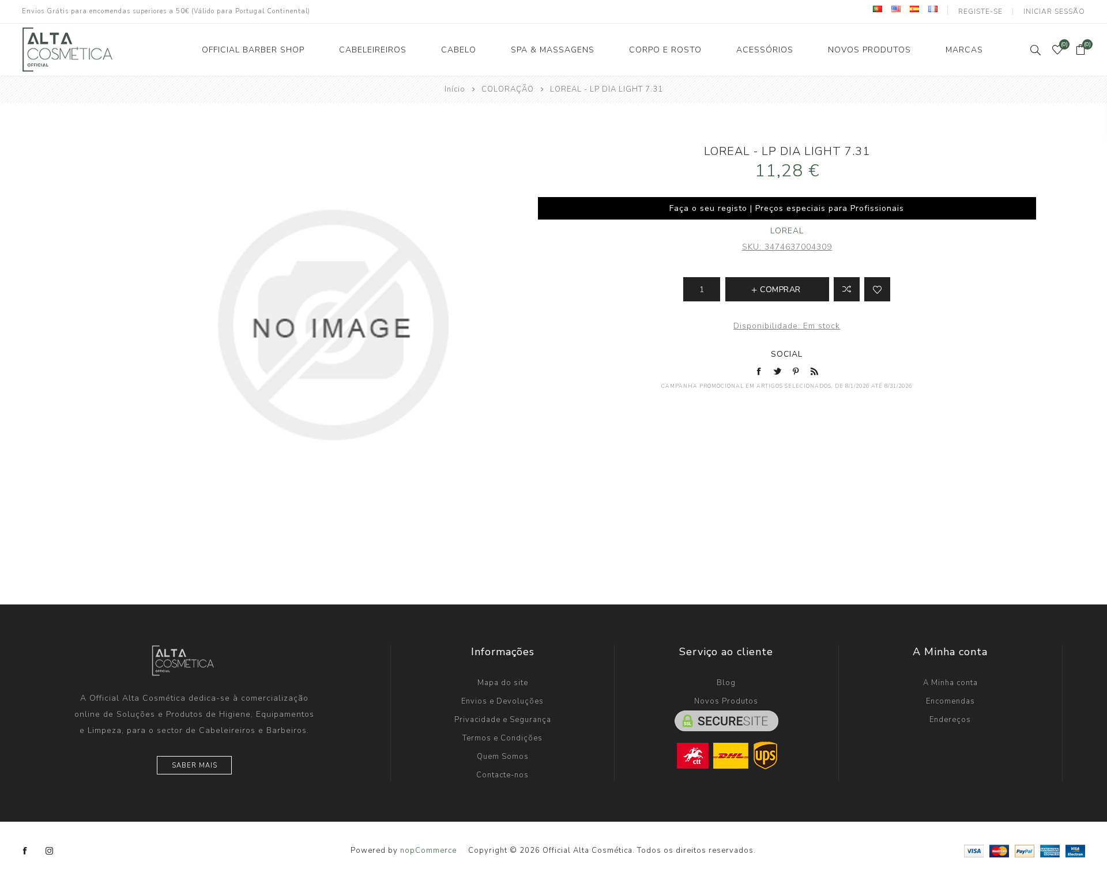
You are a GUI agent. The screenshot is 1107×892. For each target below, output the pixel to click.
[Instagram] (49, 851)
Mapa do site (502, 683)
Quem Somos (503, 756)
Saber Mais (194, 765)
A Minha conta (950, 683)
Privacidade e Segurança (502, 720)
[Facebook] (25, 851)
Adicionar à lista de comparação (847, 289)
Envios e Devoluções (502, 701)
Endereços (950, 720)
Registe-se (980, 11)
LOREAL (787, 230)
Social (787, 354)
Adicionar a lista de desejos (877, 289)
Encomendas (950, 701)
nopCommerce (428, 850)
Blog (726, 683)
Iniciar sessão (1054, 11)
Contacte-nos (502, 775)
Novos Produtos (726, 701)
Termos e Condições (502, 738)
